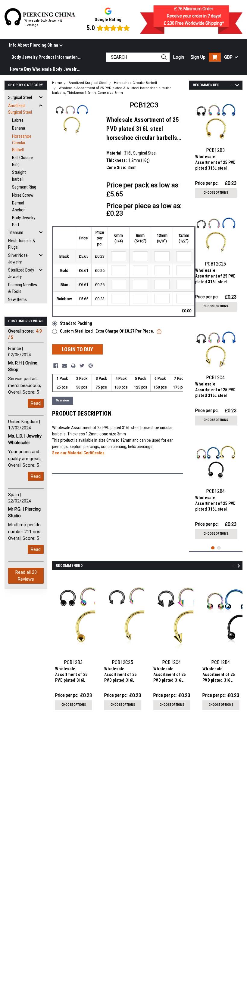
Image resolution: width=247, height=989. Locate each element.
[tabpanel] (216, 148)
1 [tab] (212, 548)
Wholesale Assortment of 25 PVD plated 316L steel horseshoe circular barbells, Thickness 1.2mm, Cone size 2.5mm (215, 277)
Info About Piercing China (34, 45)
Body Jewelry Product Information (44, 57)
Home (57, 83)
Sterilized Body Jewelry (21, 273)
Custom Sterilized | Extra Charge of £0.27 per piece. (107, 331)
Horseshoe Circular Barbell (21, 143)
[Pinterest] (90, 365)
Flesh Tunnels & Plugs (21, 244)
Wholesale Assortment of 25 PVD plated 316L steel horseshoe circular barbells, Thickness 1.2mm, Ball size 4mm (215, 504)
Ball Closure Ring (22, 161)
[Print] (73, 365)
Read (36, 403)
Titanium (15, 232)
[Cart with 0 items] (215, 57)
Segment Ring (24, 187)
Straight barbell (19, 176)
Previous (232, 86)
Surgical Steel (20, 97)
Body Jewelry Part (23, 221)
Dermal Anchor (18, 206)
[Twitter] (82, 365)
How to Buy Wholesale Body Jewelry (44, 69)
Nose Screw (22, 195)
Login (178, 57)
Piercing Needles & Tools (22, 288)
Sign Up (198, 57)
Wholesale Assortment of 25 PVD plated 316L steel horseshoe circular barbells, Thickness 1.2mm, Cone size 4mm (215, 390)
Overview (62, 400)
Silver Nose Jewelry (18, 259)
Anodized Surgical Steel (20, 109)
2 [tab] (218, 548)
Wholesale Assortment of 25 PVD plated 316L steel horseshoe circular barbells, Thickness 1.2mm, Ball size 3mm (215, 163)
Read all (26, 576)
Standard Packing (76, 323)
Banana (18, 128)
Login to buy (77, 349)
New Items (17, 299)
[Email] (64, 365)
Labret (17, 120)
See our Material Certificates (78, 452)
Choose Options (216, 192)
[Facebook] (55, 365)
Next (237, 86)
